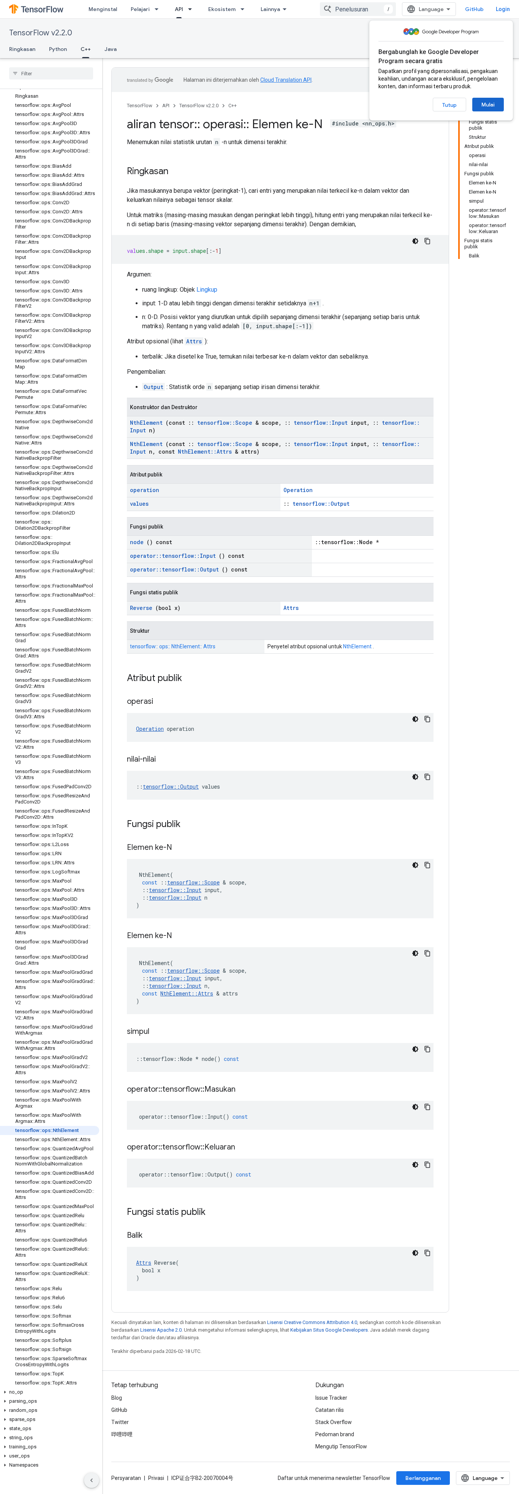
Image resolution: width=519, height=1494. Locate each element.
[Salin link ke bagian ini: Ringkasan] (176, 171)
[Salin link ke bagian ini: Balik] (152, 1235)
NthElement (146, 422)
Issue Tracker (331, 1398)
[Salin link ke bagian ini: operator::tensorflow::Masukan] (245, 1089)
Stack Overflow (333, 1422)
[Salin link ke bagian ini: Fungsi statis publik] (215, 1212)
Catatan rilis (329, 1410)
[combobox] (358, 9)
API (179, 9)
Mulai (488, 104)
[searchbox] (51, 73)
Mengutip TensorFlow (341, 1446)
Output (153, 387)
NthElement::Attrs (205, 451)
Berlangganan (423, 1478)
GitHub (474, 9)
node (137, 542)
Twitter (120, 1422)
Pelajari (140, 9)
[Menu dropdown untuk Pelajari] (159, 9)
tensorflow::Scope (224, 422)
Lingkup (206, 289)
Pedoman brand (334, 1434)
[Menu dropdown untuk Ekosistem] (245, 9)
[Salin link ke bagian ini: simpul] (158, 1032)
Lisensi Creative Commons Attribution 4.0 (312, 1322)
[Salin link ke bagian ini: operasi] (162, 702)
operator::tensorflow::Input (173, 555)
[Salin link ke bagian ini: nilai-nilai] (165, 759)
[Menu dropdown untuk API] (192, 9)
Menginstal (103, 9)
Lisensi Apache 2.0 (161, 1330)
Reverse (141, 607)
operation (144, 490)
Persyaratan (126, 1478)
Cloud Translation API (286, 80)
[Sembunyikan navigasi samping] (91, 1480)
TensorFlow (139, 105)
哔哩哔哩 (122, 1434)
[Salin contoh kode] (427, 241)
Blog (116, 1398)
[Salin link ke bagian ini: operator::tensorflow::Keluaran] (244, 1147)
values (139, 503)
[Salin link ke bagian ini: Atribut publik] (191, 678)
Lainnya (270, 9)
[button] (49, 1392)
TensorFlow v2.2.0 (40, 33)
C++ (86, 49)
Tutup (449, 105)
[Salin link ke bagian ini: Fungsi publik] (190, 824)
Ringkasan (22, 49)
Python (58, 49)
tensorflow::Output (321, 503)
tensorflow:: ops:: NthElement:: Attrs (172, 646)
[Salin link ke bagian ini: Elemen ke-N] (181, 848)
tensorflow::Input (321, 422)
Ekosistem (222, 9)
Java (110, 49)
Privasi (156, 1478)
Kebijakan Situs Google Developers (329, 1330)
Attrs (194, 341)
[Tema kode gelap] (415, 241)
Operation (298, 490)
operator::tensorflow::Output (174, 569)
